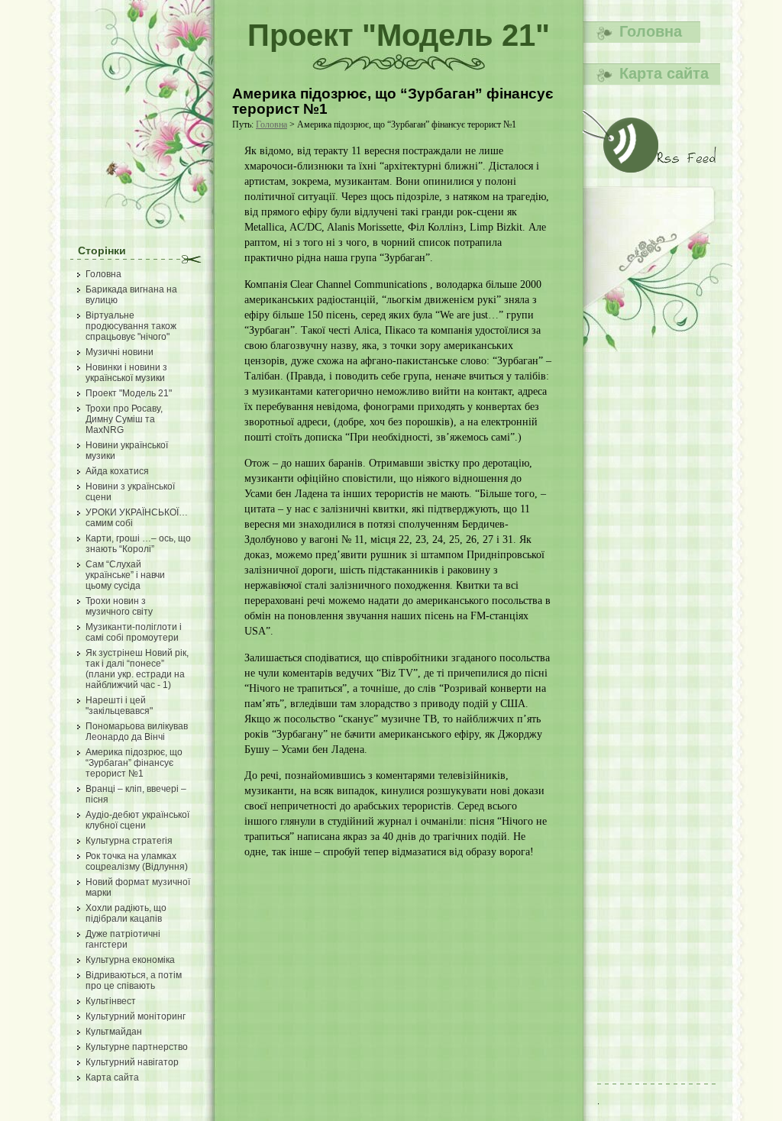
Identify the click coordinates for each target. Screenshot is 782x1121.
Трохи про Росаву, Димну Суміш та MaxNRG (124, 419)
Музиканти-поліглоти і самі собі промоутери (134, 632)
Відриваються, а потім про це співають (134, 980)
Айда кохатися (117, 471)
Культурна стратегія (129, 840)
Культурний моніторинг (136, 1016)
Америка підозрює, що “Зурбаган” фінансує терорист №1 (134, 763)
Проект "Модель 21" (129, 393)
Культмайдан (114, 1031)
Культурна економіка (130, 960)
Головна (103, 274)
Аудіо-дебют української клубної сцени (137, 820)
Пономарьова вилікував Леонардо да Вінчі (137, 731)
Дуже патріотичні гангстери (123, 939)
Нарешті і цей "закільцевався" (119, 705)
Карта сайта (112, 1077)
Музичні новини (119, 352)
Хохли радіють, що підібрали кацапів (126, 913)
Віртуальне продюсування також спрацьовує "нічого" (131, 326)
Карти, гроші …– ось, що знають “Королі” (138, 543)
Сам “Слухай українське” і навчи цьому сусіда (125, 575)
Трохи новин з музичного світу (119, 606)
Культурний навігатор (132, 1062)
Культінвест (111, 1001)
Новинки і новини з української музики (126, 372)
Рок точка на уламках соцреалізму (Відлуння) (137, 861)
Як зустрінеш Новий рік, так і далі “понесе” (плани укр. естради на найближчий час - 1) (137, 669)
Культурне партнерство (137, 1047)
